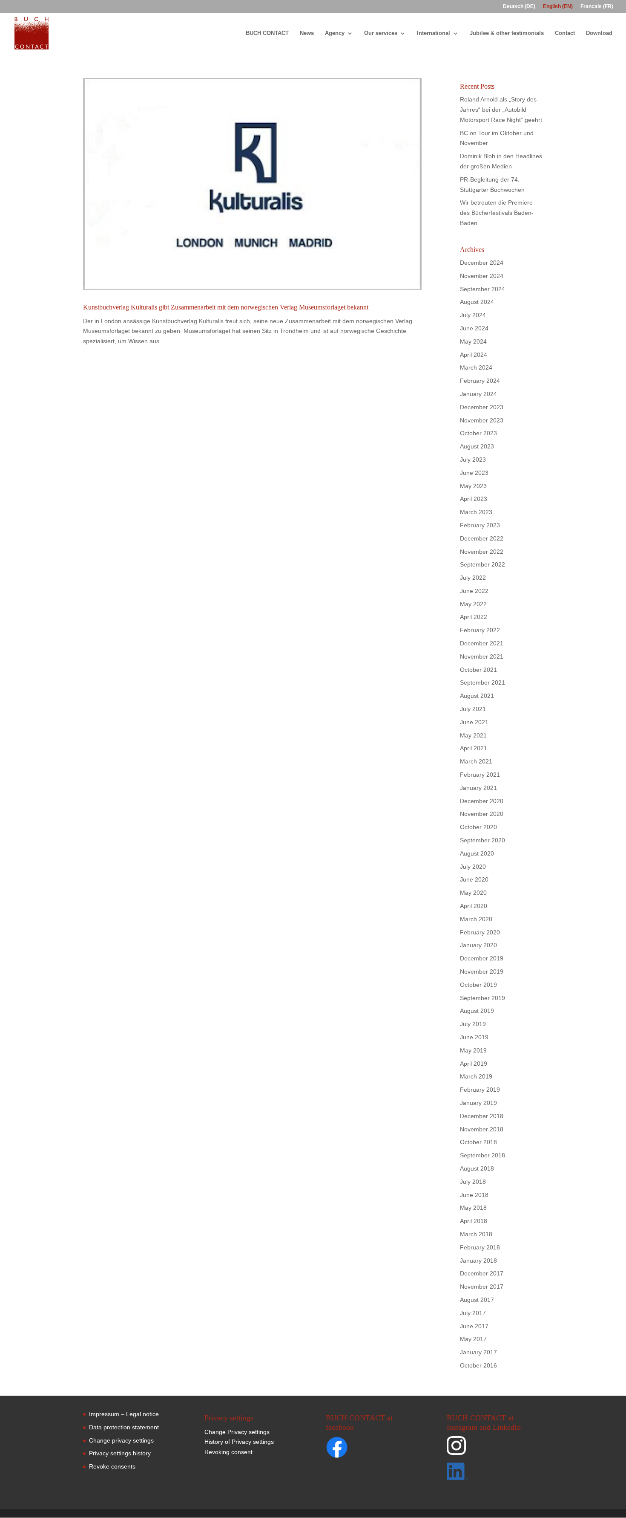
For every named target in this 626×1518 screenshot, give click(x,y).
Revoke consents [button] (112, 1466)
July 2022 (473, 577)
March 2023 (476, 512)
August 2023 (477, 446)
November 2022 (481, 551)
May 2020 (473, 892)
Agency (335, 33)
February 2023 (480, 525)
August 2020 (477, 853)
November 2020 (481, 813)
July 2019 (473, 1024)
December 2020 (481, 801)
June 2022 (474, 590)
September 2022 (482, 564)
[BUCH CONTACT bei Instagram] (493, 1449)
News (307, 33)
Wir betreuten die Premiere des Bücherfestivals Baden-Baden (497, 212)
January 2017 (478, 1352)
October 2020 (478, 827)
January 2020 (478, 945)
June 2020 (474, 879)
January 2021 (478, 787)
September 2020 (482, 840)
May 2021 (473, 735)
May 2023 (473, 486)
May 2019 (473, 1050)
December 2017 (481, 1273)
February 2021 (480, 774)
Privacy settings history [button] (120, 1453)
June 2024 (474, 328)
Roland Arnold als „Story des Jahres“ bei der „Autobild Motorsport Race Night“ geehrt (501, 109)
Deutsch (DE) (519, 6)
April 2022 (473, 616)
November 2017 (481, 1286)
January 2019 (478, 1102)
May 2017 (473, 1339)
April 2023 (473, 498)
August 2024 (477, 301)
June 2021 (474, 722)
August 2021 (477, 695)
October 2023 (478, 433)
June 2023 (474, 472)
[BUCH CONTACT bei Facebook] (353, 1449)
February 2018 (480, 1247)
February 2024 (480, 380)
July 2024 (473, 315)
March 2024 (476, 367)
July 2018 (473, 1181)
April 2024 (473, 354)
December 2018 (481, 1116)
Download (599, 33)
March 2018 (476, 1234)
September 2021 (482, 682)
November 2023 (481, 420)
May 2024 (473, 341)
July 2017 (473, 1313)
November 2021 (481, 656)
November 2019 (481, 971)
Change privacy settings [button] (121, 1440)
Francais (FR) (596, 6)
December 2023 (481, 407)
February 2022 (480, 630)
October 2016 (478, 1365)
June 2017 (474, 1326)
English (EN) (558, 6)
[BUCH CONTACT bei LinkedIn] (493, 1473)
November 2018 (481, 1129)
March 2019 (476, 1076)
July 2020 (473, 866)
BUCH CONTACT (267, 33)
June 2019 (474, 1037)
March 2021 (476, 761)
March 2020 (476, 919)
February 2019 (480, 1089)
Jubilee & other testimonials (507, 33)
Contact (565, 33)
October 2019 (478, 984)
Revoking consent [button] (228, 1452)
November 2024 (481, 275)
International (433, 33)
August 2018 (477, 1168)
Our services (380, 33)
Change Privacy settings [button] (237, 1431)
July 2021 (473, 709)
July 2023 (473, 459)
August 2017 (477, 1299)
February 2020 (480, 932)
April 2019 (473, 1063)
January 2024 (478, 393)
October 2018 (478, 1142)
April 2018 (473, 1220)
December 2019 (481, 958)
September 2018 (482, 1155)
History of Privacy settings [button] (239, 1441)
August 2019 (477, 1010)
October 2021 (478, 669)
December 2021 (481, 643)
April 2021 (473, 748)
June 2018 (474, 1194)
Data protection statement (124, 1427)
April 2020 (473, 905)
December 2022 (481, 538)
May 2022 (473, 604)
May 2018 (473, 1207)
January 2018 (478, 1260)
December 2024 (481, 262)
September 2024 (482, 289)
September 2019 (482, 998)
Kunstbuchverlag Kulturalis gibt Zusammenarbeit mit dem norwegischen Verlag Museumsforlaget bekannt (225, 307)
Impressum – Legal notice (124, 1414)
